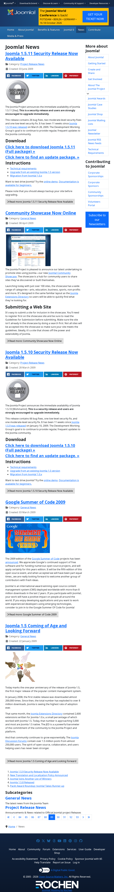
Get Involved (95, 79)
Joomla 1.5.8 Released (22, 782)
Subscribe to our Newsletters (97, 219)
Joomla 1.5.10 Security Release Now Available (41, 354)
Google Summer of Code (46, 558)
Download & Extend (29, 3)
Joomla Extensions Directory (46, 713)
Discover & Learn (50, 3)
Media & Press (15, 36)
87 (39, 817)
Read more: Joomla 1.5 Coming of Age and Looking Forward (42, 761)
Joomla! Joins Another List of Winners (31, 778)
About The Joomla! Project (96, 87)
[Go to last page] (89, 817)
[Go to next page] (83, 817)
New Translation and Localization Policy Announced (39, 775)
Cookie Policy (65, 858)
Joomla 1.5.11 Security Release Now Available (41, 56)
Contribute (94, 29)
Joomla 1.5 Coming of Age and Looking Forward (36, 628)
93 (77, 817)
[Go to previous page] (14, 817)
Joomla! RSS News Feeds (94, 141)
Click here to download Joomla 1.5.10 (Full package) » (40, 447)
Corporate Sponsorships (95, 174)
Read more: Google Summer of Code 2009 (33, 614)
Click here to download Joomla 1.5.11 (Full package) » (40, 149)
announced (11, 562)
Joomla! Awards (96, 98)
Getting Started (96, 63)
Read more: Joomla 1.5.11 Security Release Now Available (41, 201)
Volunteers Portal (94, 203)
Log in (76, 862)
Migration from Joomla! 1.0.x (26, 175)
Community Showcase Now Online (40, 213)
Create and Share (94, 71)
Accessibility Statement (25, 858)
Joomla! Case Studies (95, 106)
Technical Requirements (96, 151)
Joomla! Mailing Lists (96, 122)
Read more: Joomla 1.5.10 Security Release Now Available (41, 490)
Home (10, 29)
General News (28, 218)
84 (20, 817)
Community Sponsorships (95, 193)
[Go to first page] (8, 817)
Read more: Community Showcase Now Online (35, 341)
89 (51, 817)
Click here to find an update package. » (42, 157)
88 (45, 817)
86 (32, 817)
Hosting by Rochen (57, 890)
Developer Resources (99, 3)
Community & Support (74, 3)
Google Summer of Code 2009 (35, 502)
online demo (51, 181)
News (81, 29)
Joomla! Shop (95, 114)
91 (64, 817)
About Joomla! (26, 29)
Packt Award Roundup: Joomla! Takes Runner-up (37, 786)
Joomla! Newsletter (94, 131)
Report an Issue (62, 862)
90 (58, 817)
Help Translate (42, 862)
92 (71, 817)
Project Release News (32, 64)
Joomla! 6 (69, 29)
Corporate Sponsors (94, 184)
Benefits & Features (49, 29)
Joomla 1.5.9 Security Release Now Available (34, 771)
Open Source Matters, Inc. (53, 876)
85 (26, 817)
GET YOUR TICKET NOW (95, 16)
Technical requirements (23, 168)
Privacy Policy (47, 858)
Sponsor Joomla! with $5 (88, 858)
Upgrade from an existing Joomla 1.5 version (35, 172)
